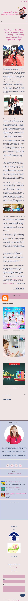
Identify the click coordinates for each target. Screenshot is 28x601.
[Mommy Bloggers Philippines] (14, 548)
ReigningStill (18, 600)
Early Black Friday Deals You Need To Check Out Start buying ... (14, 387)
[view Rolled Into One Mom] (14, 473)
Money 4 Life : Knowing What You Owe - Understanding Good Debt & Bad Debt (13, 482)
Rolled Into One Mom (13, 599)
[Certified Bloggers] (14, 567)
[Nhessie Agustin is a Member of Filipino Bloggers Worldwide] (14, 536)
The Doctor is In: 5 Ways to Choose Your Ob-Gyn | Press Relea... (14, 359)
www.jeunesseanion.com (16, 279)
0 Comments (19, 42)
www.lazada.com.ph (18, 278)
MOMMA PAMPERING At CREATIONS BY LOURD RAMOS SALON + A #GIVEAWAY (16, 494)
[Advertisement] (14, 511)
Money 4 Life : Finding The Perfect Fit (13, 487)
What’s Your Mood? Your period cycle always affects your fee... (14, 331)
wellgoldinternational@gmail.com (10, 283)
